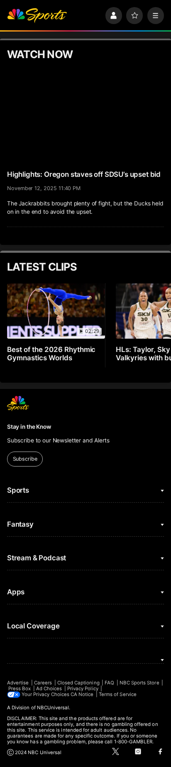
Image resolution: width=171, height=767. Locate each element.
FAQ (109, 683)
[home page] (37, 15)
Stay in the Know (29, 426)
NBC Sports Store (139, 683)
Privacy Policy (82, 688)
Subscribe (25, 459)
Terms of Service (118, 694)
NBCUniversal (53, 708)
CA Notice (82, 694)
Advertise (18, 683)
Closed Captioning (78, 683)
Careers (43, 683)
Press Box (19, 688)
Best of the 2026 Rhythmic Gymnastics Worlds (51, 353)
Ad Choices (49, 688)
